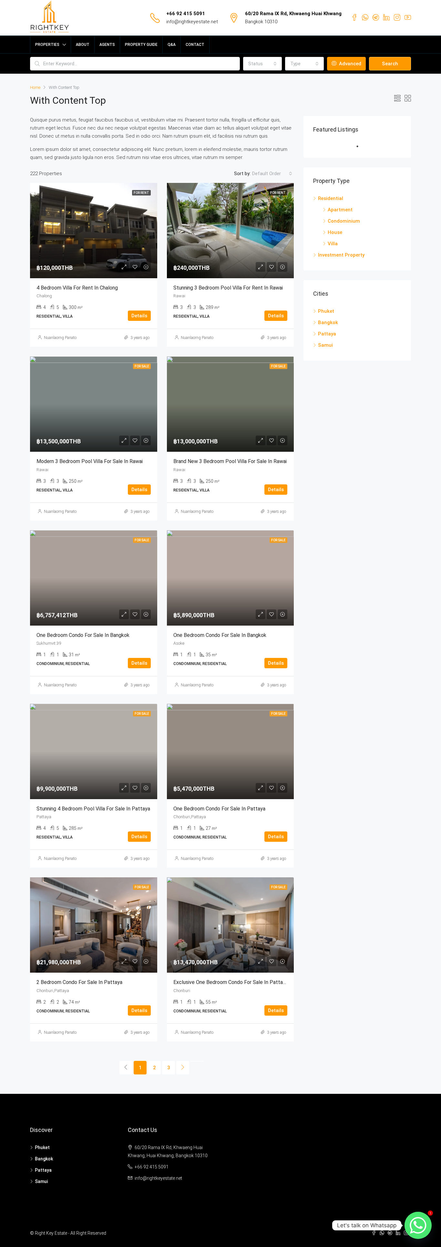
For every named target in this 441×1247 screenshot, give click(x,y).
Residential (330, 198)
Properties (47, 44)
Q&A (172, 44)
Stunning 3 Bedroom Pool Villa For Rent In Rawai (228, 288)
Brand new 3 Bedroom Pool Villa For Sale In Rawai (230, 461)
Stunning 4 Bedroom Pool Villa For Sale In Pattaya (93, 809)
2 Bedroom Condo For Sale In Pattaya (79, 982)
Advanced (349, 64)
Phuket (326, 311)
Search (390, 64)
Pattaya (327, 334)
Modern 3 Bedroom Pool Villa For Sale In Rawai (89, 461)
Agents (107, 44)
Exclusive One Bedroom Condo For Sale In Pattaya (230, 982)
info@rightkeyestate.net (192, 22)
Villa (333, 244)
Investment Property (341, 255)
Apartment (340, 210)
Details (139, 316)
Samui (325, 345)
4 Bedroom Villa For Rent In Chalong (77, 288)
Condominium (344, 221)
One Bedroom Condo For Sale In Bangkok (82, 635)
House (335, 232)
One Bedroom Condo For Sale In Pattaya (219, 809)
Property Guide (141, 44)
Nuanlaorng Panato (60, 337)
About (82, 44)
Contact (195, 44)
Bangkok (328, 322)
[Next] (182, 1067)
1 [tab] (360, 146)
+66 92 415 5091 (185, 13)
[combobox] (262, 63)
